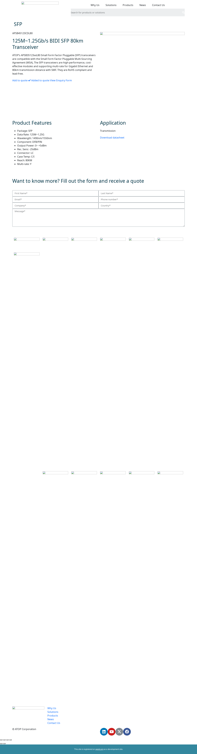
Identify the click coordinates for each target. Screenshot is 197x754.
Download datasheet (112, 137)
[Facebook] (127, 732)
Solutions (111, 5)
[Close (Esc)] (1, 739)
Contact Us (158, 5)
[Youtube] (111, 732)
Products (128, 5)
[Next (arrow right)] (4, 743)
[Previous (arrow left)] (1, 743)
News (142, 5)
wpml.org (99, 749)
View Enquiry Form (61, 80)
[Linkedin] (104, 732)
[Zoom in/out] (10, 739)
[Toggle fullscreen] (7, 739)
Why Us (95, 5)
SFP (18, 24)
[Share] (4, 739)
